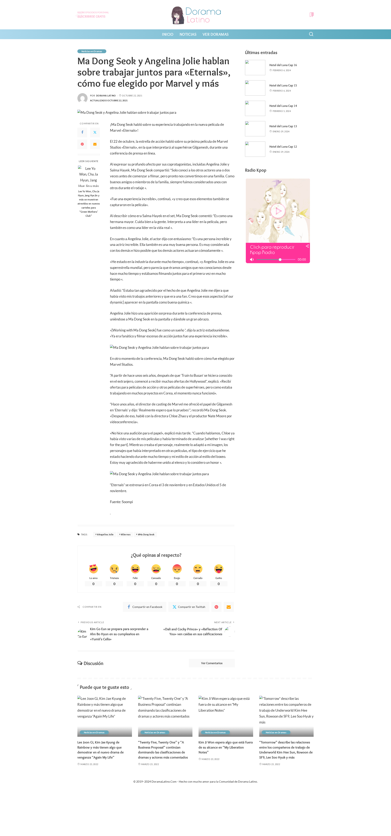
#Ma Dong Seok (146, 534)
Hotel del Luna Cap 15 (283, 85)
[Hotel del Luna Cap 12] (255, 149)
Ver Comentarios (212, 663)
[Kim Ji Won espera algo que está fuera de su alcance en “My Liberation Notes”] (226, 716)
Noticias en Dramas (91, 51)
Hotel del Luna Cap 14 (283, 106)
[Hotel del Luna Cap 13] (255, 128)
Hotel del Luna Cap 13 (283, 126)
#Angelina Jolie (105, 534)
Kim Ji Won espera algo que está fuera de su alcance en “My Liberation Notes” (226, 747)
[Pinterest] (82, 144)
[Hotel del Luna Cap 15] (255, 88)
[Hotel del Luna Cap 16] (255, 67)
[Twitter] (95, 132)
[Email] (95, 144)
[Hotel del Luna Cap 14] (255, 108)
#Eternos (126, 534)
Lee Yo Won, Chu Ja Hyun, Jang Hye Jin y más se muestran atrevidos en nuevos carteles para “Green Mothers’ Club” (89, 203)
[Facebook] (82, 132)
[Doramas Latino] (195, 14)
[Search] (311, 34)
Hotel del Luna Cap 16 (283, 65)
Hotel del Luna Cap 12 (283, 146)
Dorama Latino (106, 95)
